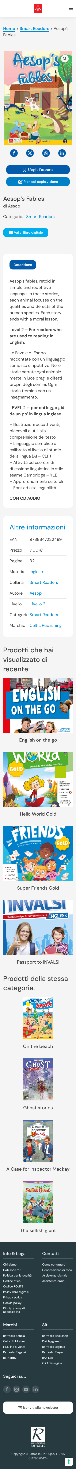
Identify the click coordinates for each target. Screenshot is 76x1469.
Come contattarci (54, 1264)
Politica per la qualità (17, 1275)
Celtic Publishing (46, 625)
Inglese (36, 571)
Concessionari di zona (57, 1270)
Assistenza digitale (54, 1275)
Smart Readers (34, 28)
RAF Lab (47, 1358)
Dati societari (12, 1270)
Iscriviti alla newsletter (40, 1407)
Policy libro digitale (16, 1292)
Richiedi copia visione (41, 181)
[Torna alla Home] (38, 8)
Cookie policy (12, 1303)
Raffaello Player (52, 1352)
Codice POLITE (13, 1286)
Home (9, 28)
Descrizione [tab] (23, 265)
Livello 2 (37, 604)
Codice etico (11, 1281)
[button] (71, 8)
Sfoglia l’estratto (41, 169)
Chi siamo (9, 1264)
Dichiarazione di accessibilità (14, 1310)
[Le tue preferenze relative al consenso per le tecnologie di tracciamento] (69, 1462)
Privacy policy (12, 1297)
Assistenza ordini (53, 1281)
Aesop (14, 206)
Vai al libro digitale (28, 232)
